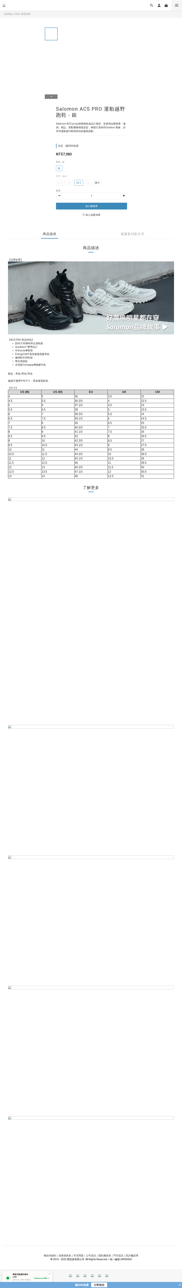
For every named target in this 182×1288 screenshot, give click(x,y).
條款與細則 (50, 1255)
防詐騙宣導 (132, 1255)
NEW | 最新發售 (23, 14)
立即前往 (99, 1284)
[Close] (50, 1273)
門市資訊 (118, 1255)
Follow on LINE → (41, 1278)
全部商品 (8, 14)
